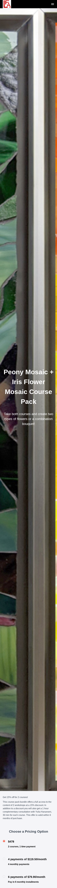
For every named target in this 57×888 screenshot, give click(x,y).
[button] (52, 4)
